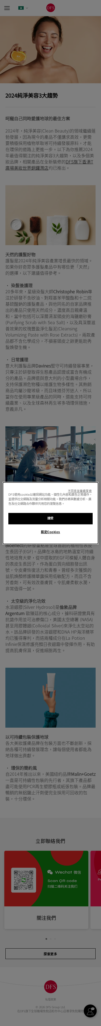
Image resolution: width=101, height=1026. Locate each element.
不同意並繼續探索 (80, 491)
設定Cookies (50, 532)
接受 (50, 518)
